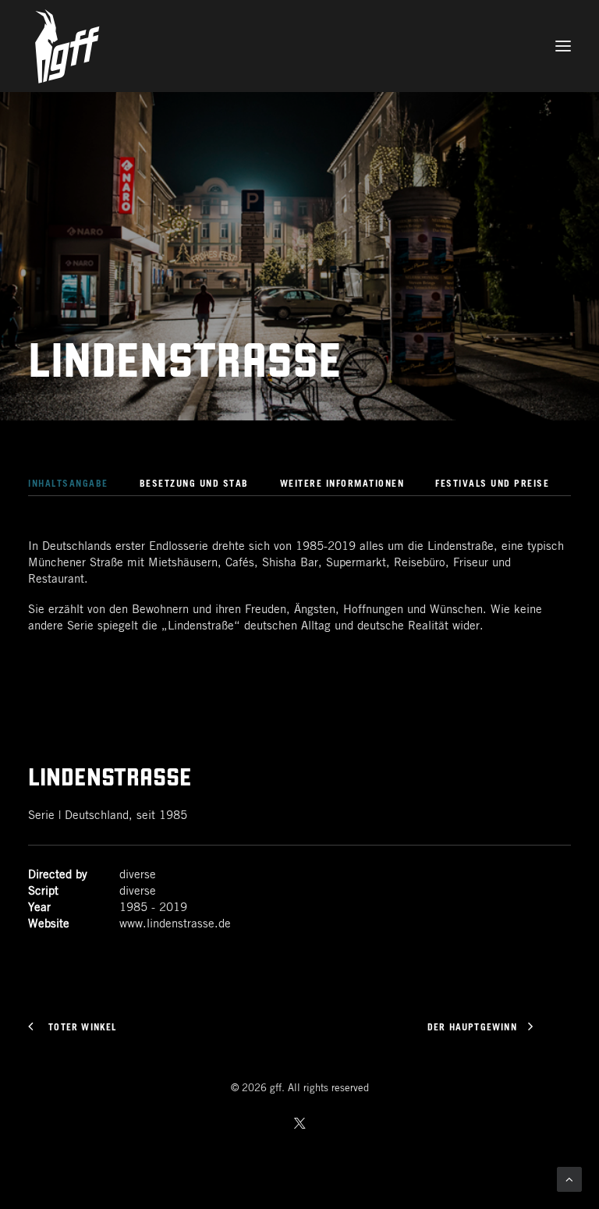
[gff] (299, 46)
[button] (563, 46)
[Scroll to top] (569, 1179)
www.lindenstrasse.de (175, 924)
